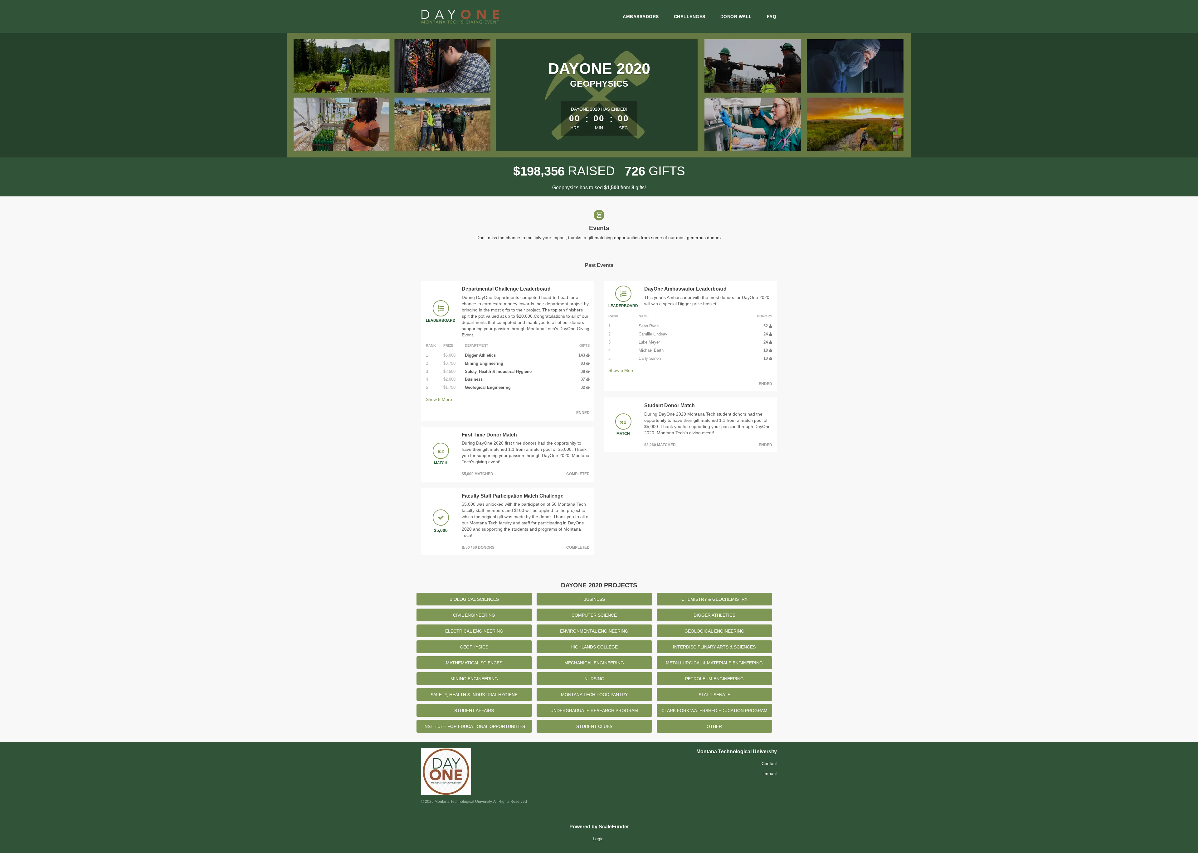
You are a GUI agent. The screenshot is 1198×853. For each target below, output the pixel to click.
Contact (769, 763)
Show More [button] (439, 399)
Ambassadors (641, 16)
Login (598, 838)
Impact (770, 773)
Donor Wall (736, 16)
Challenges (689, 16)
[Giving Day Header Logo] (460, 16)
